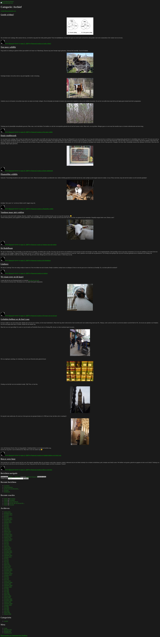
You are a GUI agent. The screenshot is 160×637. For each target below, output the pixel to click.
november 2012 (8, 536)
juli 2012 (6, 542)
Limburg (4, 264)
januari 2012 (7, 549)
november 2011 (8, 552)
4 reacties (43, 43)
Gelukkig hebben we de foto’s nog (15, 319)
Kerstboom (7, 491)
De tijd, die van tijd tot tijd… (11, 488)
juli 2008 (6, 606)
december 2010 (8, 569)
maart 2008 (7, 612)
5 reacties (44, 132)
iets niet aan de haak (33, 280)
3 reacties (43, 260)
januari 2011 (7, 567)
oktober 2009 (7, 584)
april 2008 (6, 611)
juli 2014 (6, 516)
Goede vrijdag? (7, 15)
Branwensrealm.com (6, 635)
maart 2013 (7, 530)
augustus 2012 (8, 540)
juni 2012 (6, 543)
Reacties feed (7, 631)
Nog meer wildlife (8, 47)
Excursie (6, 490)
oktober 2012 (7, 537)
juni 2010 (6, 578)
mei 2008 (6, 609)
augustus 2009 (8, 587)
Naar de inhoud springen (7, 1)
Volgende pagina (41, 477)
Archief (6, 621)
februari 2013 (7, 531)
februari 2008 (7, 614)
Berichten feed (8, 629)
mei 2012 (6, 545)
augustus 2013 (8, 522)
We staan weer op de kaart (12, 277)
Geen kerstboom (8, 487)
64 (28, 477)
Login (5, 628)
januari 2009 (7, 597)
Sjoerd (5, 500)
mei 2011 (6, 561)
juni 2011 (6, 560)
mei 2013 (6, 527)
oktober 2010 (7, 572)
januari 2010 (7, 581)
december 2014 (8, 513)
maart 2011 (7, 564)
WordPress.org (8, 632)
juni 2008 (6, 608)
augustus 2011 (8, 557)
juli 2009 (6, 588)
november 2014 (8, 515)
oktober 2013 (7, 521)
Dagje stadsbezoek (8, 135)
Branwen (11, 43)
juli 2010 (6, 576)
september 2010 (8, 573)
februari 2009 (7, 596)
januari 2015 (7, 512)
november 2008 (8, 600)
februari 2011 (7, 566)
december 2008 (8, 599)
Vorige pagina (4, 477)
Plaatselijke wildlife (9, 174)
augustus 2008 (8, 605)
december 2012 (8, 534)
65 (34, 477)
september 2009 (8, 585)
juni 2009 (6, 590)
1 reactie (46, 244)
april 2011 (6, 563)
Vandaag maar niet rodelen (12, 212)
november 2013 (8, 519)
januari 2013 (7, 533)
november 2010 (8, 570)
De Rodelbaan (7, 248)
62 (17, 477)
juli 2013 (6, 524)
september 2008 (8, 603)
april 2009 (6, 593)
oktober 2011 (7, 554)
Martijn (6, 498)
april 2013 (6, 528)
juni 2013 (6, 525)
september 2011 (8, 555)
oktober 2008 (7, 602)
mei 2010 (6, 579)
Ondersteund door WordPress (19, 635)
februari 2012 (7, 548)
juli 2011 (6, 558)
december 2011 (8, 551)
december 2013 (8, 518)
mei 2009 (6, 591)
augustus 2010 (8, 575)
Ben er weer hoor (8, 459)
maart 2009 (7, 594)
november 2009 (8, 582)
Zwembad (6, 485)
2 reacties (44, 170)
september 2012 (8, 539)
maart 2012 (7, 546)
